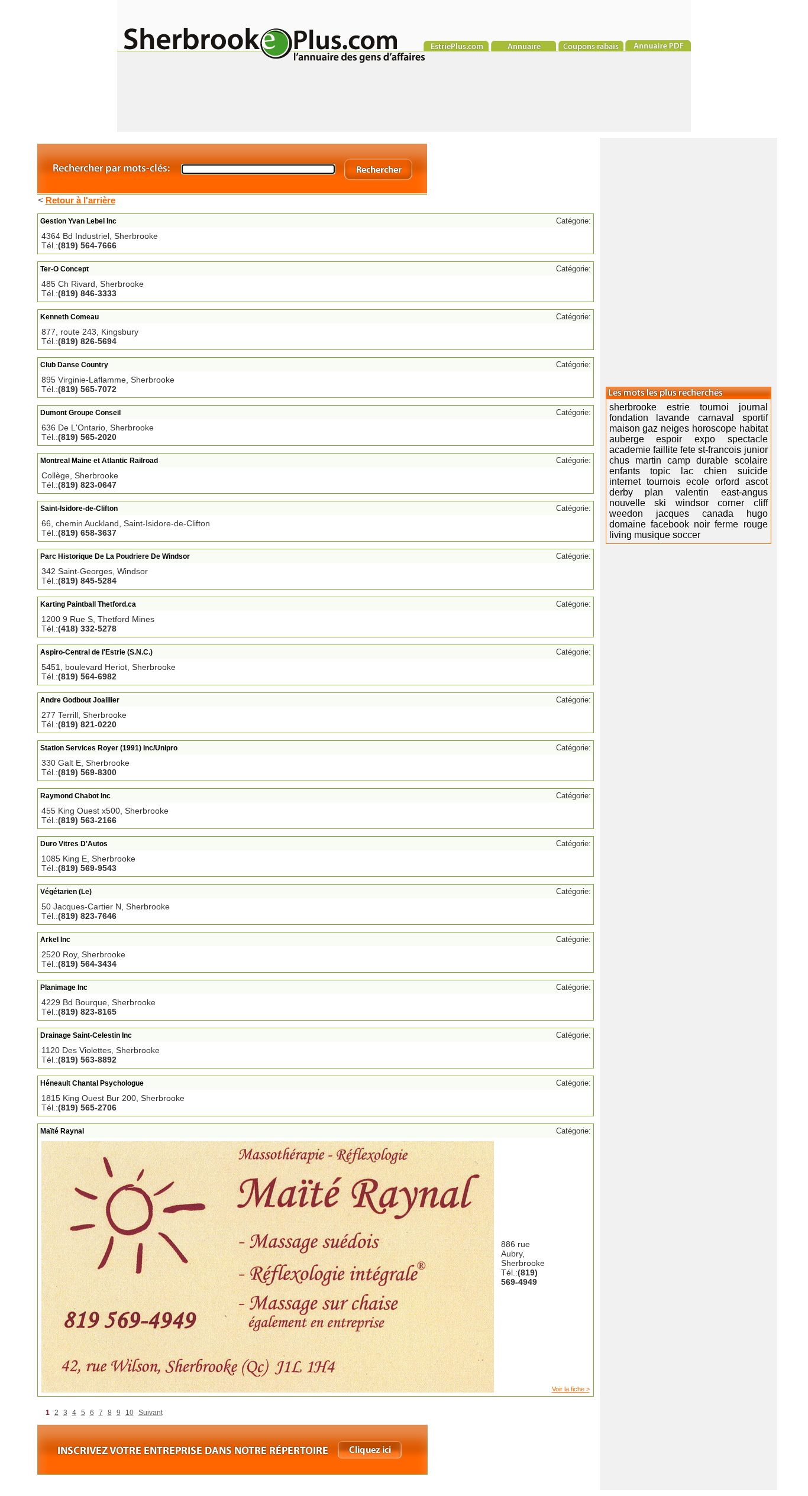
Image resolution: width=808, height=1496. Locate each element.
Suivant (150, 1412)
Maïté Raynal (62, 1131)
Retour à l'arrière (80, 200)
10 (129, 1412)
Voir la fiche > (571, 1389)
